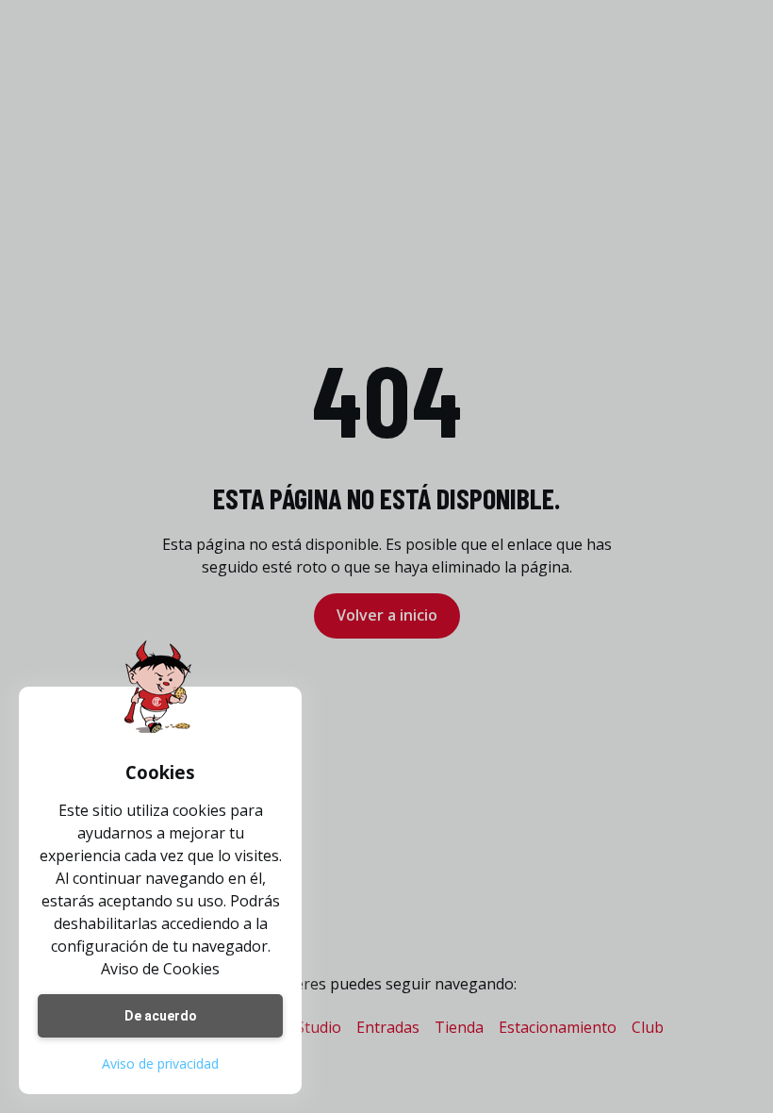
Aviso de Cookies (160, 968)
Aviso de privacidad (160, 1063)
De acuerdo (160, 1015)
